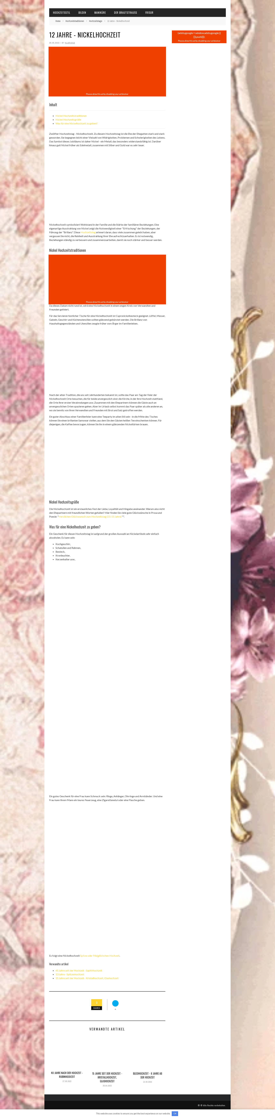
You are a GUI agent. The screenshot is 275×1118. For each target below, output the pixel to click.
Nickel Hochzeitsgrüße (68, 119)
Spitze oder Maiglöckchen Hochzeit (100, 955)
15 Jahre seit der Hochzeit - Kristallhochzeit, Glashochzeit (87, 978)
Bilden (82, 13)
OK (174, 1113)
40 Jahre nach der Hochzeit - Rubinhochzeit (67, 1075)
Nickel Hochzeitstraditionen (71, 115)
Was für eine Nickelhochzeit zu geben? (77, 123)
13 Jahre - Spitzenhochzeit (70, 974)
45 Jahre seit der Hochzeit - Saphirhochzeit (79, 970)
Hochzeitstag (88, 232)
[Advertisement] (107, 69)
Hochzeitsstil (61, 13)
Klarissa (70, 42)
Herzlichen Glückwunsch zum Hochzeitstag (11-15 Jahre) (90, 516)
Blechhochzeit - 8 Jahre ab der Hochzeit (147, 1075)
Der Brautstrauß (125, 13)
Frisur (149, 13)
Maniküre (100, 13)
